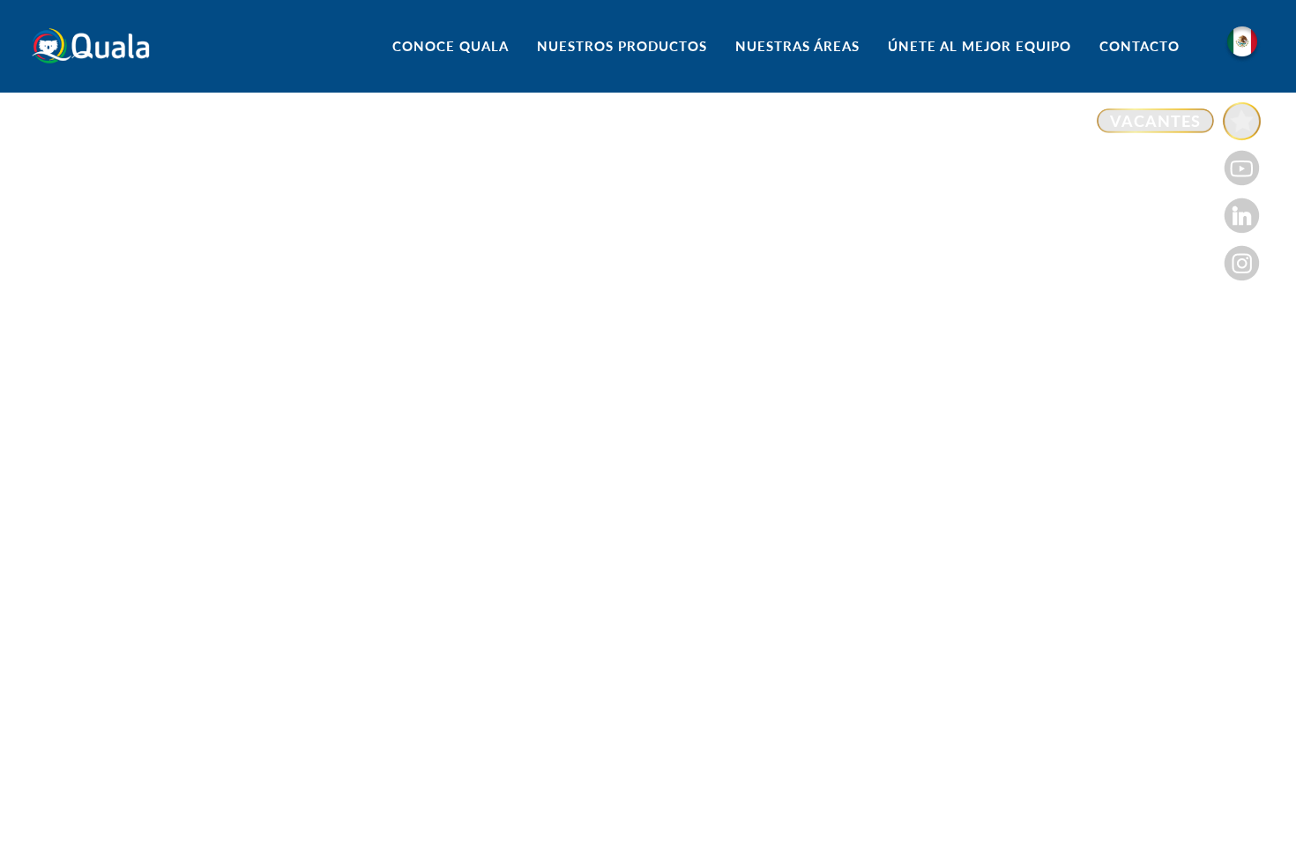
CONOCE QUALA (450, 46)
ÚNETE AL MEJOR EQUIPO (979, 46)
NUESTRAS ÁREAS (797, 46)
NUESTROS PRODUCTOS (622, 46)
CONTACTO (1139, 46)
